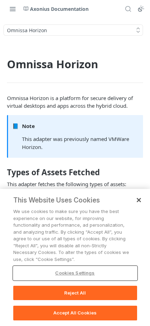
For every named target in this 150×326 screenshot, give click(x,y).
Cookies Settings (75, 273)
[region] (75, 257)
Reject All (75, 293)
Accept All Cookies (75, 313)
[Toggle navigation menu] (12, 8)
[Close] (139, 200)
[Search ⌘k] (128, 8)
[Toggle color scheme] (141, 8)
